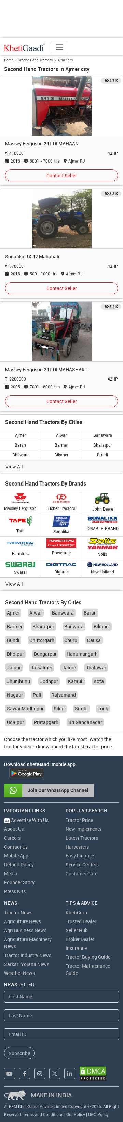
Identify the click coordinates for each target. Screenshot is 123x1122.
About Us (14, 829)
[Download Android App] (26, 773)
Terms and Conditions (43, 1114)
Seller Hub (77, 930)
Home (8, 59)
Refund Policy (19, 864)
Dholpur (15, 653)
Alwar (61, 435)
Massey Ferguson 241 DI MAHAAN (42, 143)
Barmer (61, 445)
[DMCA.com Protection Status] (93, 1073)
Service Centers (82, 864)
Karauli (76, 681)
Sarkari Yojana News (26, 964)
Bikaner (61, 454)
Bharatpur (102, 445)
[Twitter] (54, 1073)
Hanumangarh (82, 653)
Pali (37, 695)
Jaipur (14, 667)
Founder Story (19, 882)
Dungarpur (45, 653)
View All (14, 466)
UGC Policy (98, 1114)
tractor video (17, 746)
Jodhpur (49, 681)
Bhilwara (20, 454)
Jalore (69, 667)
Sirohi (81, 708)
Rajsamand (63, 695)
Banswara (102, 435)
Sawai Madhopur (25, 708)
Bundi (102, 454)
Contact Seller (61, 175)
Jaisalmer (41, 667)
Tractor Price (79, 820)
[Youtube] (9, 1073)
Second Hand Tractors (35, 59)
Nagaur (15, 695)
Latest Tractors (82, 838)
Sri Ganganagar (85, 722)
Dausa (94, 640)
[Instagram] (39, 1073)
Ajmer (20, 435)
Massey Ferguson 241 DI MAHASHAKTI (47, 369)
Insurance (76, 948)
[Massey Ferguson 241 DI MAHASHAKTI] (62, 331)
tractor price (98, 746)
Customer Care (81, 873)
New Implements (83, 829)
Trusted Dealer (81, 921)
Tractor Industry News (27, 955)
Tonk (103, 708)
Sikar (59, 708)
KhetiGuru (76, 912)
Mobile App (16, 855)
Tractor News (18, 912)
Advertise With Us (27, 820)
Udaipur (15, 722)
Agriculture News (22, 921)
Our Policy (75, 1114)
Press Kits (15, 891)
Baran (20, 445)
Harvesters (77, 846)
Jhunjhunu (18, 681)
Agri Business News (25, 930)
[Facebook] (24, 1073)
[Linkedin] (69, 1073)
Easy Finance (80, 855)
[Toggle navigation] (59, 47)
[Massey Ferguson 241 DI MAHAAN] (62, 105)
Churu (70, 640)
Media (10, 873)
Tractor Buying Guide (88, 957)
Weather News (19, 973)
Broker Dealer (80, 939)
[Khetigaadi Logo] (24, 47)
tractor (36, 739)
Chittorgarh (41, 640)
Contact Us (16, 846)
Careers (12, 838)
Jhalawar (96, 667)
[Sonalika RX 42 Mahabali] (62, 218)
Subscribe (19, 1053)
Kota (99, 681)
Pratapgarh (46, 722)
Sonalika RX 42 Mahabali (32, 256)
